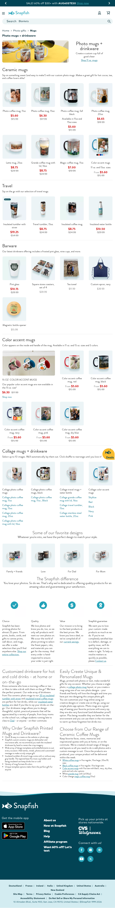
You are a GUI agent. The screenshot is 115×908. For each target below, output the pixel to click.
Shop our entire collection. (14, 652)
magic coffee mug (82, 776)
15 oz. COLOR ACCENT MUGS (19, 380)
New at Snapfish (55, 825)
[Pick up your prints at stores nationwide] (83, 828)
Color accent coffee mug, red (72, 379)
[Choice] (14, 605)
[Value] (72, 605)
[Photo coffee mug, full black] (72, 95)
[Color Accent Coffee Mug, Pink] (43, 413)
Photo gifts (19, 30)
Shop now (85, 3)
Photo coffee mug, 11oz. (14, 111)
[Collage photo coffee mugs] (14, 473)
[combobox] (57, 21)
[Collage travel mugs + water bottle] (72, 473)
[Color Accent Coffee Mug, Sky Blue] (72, 413)
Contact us (100, 661)
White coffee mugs (70, 760)
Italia (50, 885)
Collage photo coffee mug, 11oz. (12, 499)
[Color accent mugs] (100, 146)
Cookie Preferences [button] (64, 894)
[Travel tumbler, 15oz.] (43, 208)
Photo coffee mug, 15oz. (43, 111)
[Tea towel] (72, 268)
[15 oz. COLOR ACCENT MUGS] (28, 363)
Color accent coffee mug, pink (43, 431)
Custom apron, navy (101, 284)
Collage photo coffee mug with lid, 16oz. (12, 522)
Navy (91, 511)
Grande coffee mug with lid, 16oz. (43, 164)
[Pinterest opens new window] (100, 848)
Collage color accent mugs (98, 491)
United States (84, 885)
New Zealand (57, 890)
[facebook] (82, 848)
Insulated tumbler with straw (14, 225)
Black (91, 506)
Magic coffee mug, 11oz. (72, 163)
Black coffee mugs (70, 765)
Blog (47, 831)
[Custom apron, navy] (100, 268)
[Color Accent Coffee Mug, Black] (100, 362)
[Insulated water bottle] (100, 208)
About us (50, 820)
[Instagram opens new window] (91, 848)
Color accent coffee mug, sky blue (72, 431)
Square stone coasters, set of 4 (43, 285)
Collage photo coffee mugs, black (41, 491)
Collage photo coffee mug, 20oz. (12, 514)
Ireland (40, 885)
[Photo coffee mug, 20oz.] (100, 95)
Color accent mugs (100, 163)
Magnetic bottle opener (14, 325)
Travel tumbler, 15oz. (43, 224)
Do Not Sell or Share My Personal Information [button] (72, 898)
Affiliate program (55, 841)
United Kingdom (64, 885)
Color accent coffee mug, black (101, 379)
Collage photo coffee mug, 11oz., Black (41, 499)
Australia (100, 885)
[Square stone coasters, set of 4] (43, 268)
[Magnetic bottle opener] (14, 309)
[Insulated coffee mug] (72, 208)
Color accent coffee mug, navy (14, 431)
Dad (12, 721)
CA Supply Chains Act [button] (89, 894)
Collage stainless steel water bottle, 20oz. (71, 514)
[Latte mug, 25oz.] (14, 146)
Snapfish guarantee (97, 621)
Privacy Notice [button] (43, 894)
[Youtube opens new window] (82, 857)
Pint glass (14, 284)
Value (62, 621)
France (29, 885)
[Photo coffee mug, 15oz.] (43, 95)
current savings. (71, 642)
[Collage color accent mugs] (100, 473)
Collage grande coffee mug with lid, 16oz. (71, 499)
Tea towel (72, 284)
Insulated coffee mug (72, 224)
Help (47, 836)
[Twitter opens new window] (91, 857)
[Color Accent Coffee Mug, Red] (72, 362)
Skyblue (92, 497)
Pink (90, 516)
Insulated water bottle (101, 224)
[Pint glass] (14, 268)
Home (5, 30)
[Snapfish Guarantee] (100, 605)
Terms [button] (29, 894)
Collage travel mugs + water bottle (70, 491)
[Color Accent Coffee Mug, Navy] (14, 413)
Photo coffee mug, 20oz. (100, 112)
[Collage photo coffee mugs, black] (43, 473)
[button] (3, 12)
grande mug (73, 773)
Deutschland (15, 885)
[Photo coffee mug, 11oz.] (14, 95)
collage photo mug (77, 687)
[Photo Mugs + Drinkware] (57, 51)
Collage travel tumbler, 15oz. (71, 507)
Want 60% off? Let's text (58, 848)
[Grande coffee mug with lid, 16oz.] (43, 146)
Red (90, 502)
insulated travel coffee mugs (39, 698)
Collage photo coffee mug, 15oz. (12, 507)
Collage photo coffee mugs (12, 491)
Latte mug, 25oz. (14, 163)
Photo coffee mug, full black (72, 112)
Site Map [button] (17, 894)
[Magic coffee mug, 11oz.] (72, 146)
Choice (5, 621)
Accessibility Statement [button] (32, 898)
